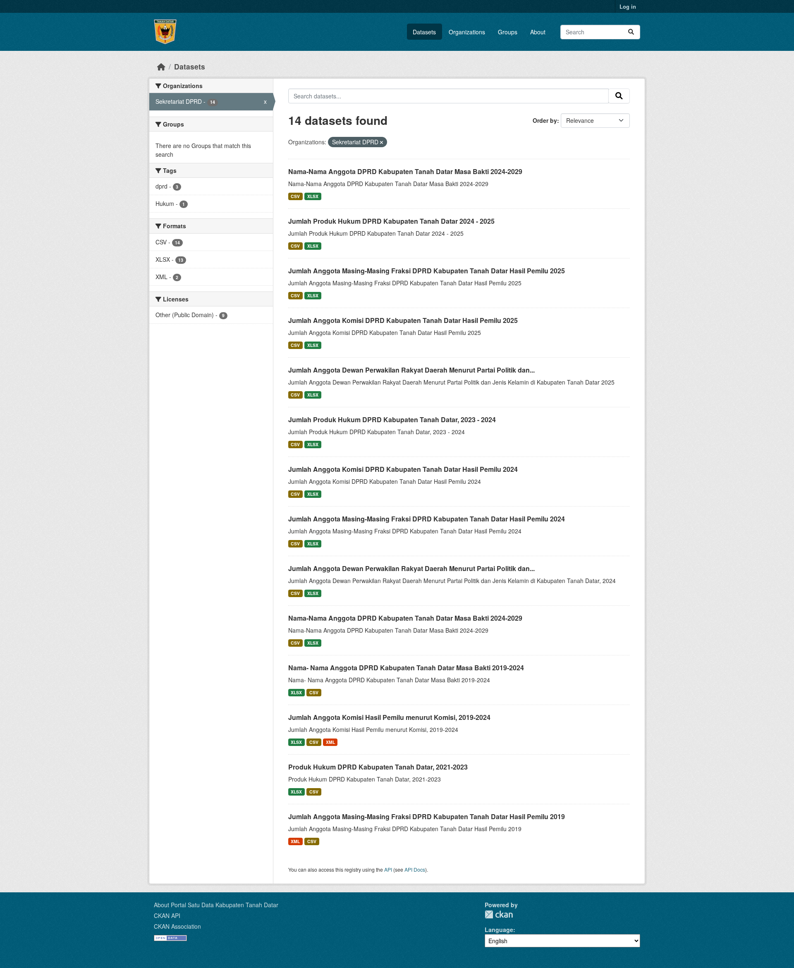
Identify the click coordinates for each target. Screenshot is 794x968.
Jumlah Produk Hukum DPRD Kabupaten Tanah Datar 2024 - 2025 (391, 221)
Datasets (424, 32)
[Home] (161, 66)
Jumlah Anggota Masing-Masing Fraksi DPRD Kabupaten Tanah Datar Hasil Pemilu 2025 (426, 270)
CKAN (499, 914)
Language (499, 929)
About (537, 32)
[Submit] (631, 32)
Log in (627, 6)
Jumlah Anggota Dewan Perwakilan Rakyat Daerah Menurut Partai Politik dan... (411, 370)
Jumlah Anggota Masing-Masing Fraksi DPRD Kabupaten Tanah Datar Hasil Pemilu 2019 (426, 816)
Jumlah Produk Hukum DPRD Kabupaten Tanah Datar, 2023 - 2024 (392, 419)
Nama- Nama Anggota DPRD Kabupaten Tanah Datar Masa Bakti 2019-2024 (406, 667)
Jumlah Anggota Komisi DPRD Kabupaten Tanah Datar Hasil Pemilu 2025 (403, 320)
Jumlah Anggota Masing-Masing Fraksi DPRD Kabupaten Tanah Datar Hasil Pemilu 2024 (426, 518)
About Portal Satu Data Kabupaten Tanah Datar (216, 905)
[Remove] (381, 142)
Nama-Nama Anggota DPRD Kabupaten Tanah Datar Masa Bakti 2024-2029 (405, 171)
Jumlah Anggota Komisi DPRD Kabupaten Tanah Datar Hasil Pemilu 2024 (403, 469)
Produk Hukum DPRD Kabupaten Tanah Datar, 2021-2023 (378, 767)
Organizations (467, 32)
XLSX (312, 196)
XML (330, 742)
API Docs (414, 869)
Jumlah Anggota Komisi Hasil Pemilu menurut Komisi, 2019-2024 (389, 717)
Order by (545, 120)
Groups (507, 32)
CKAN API (167, 915)
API (388, 869)
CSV (295, 196)
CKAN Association (177, 926)
